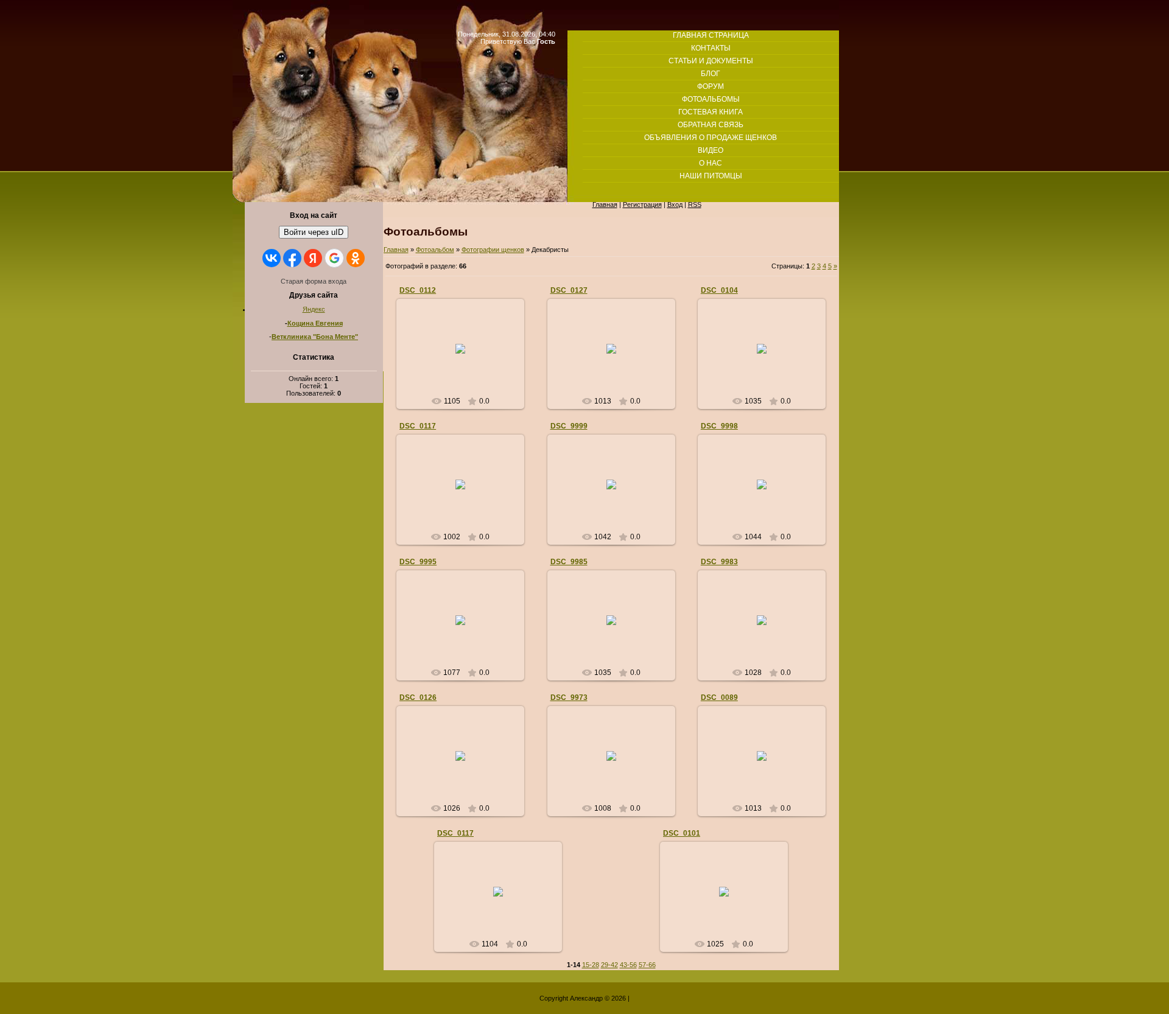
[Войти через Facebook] (292, 258)
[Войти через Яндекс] (313, 258)
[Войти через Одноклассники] (355, 258)
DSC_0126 (418, 697)
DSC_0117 (417, 426)
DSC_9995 (418, 562)
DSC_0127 (569, 290)
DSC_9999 (569, 426)
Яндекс (314, 309)
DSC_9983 (719, 562)
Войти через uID (313, 232)
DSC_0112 (417, 290)
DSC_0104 (719, 290)
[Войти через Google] (334, 258)
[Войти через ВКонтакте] (271, 258)
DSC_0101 (681, 833)
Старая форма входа (313, 281)
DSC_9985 (569, 562)
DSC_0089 (719, 697)
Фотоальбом (435, 249)
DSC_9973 (569, 697)
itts (466, 358)
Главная (396, 249)
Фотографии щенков (493, 249)
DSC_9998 (719, 426)
